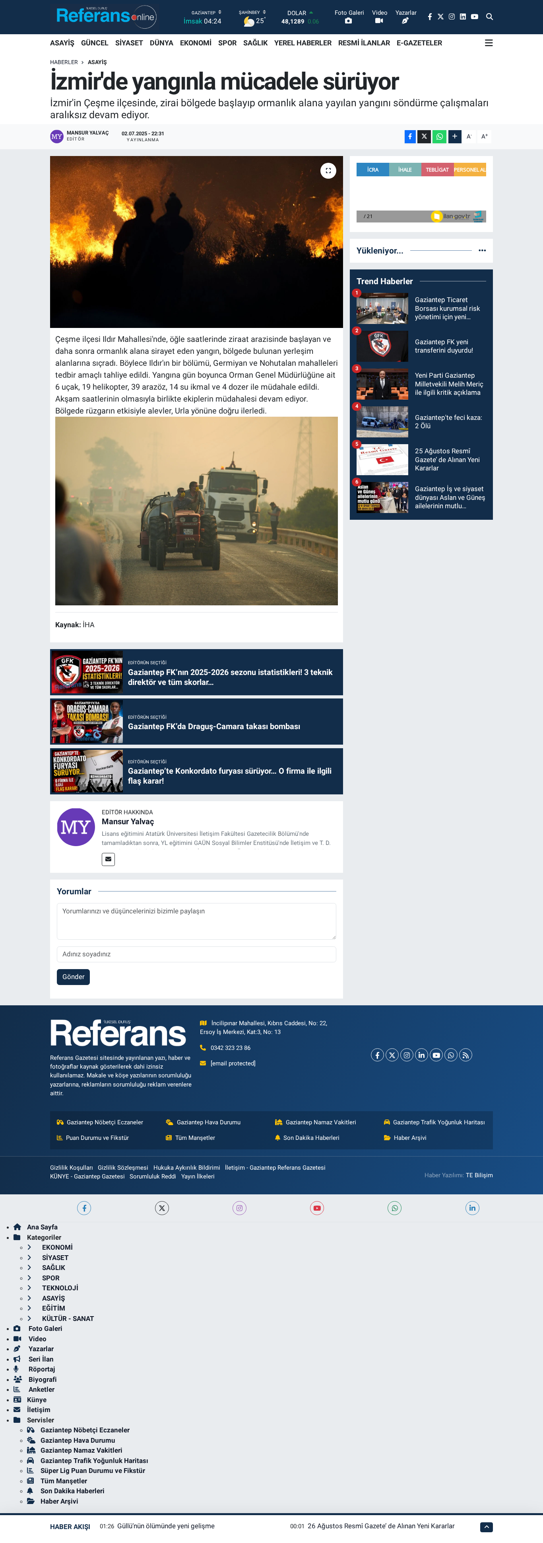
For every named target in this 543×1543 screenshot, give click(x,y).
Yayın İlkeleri (198, 1176)
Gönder (73, 977)
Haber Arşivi (410, 1137)
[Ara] (489, 17)
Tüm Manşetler (195, 1137)
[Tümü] (482, 250)
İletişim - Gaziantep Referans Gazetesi (275, 1167)
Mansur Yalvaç (128, 821)
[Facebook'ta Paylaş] (410, 136)
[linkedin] (472, 1208)
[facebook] (84, 1208)
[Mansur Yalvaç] (76, 826)
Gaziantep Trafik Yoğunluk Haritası (439, 1122)
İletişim (38, 1410)
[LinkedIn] (421, 1054)
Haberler (64, 62)
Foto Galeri (44, 1328)
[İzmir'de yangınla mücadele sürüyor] (196, 242)
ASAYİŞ (62, 43)
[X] (392, 1054)
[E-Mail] (108, 859)
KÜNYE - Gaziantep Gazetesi (87, 1176)
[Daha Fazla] (455, 136)
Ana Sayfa (42, 1227)
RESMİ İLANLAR (364, 43)
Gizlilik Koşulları (71, 1167)
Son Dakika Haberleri (311, 1137)
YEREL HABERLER (303, 43)
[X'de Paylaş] (424, 136)
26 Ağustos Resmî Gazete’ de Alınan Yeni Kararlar (381, 1526)
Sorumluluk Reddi (153, 1176)
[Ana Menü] (489, 43)
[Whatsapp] (451, 1054)
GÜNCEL (95, 43)
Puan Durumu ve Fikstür (97, 1137)
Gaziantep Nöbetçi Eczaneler (105, 1122)
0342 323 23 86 (230, 1047)
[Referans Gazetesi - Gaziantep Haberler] (104, 17)
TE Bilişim (479, 1175)
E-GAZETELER (419, 43)
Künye (37, 1400)
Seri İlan (40, 1359)
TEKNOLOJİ (59, 1288)
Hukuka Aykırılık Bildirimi (186, 1167)
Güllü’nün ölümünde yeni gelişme (166, 1526)
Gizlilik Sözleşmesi (123, 1167)
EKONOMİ (195, 43)
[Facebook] (377, 1054)
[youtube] (317, 1208)
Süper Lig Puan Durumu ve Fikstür (93, 1471)
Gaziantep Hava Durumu (208, 1122)
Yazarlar (40, 1349)
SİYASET (129, 43)
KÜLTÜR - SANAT (67, 1319)
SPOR (227, 43)
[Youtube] (436, 1054)
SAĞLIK (255, 43)
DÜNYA (161, 43)
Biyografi (42, 1379)
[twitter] (162, 1208)
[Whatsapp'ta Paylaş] (439, 136)
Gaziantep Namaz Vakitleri (321, 1122)
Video (37, 1339)
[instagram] (239, 1208)
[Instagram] (406, 1054)
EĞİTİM (53, 1308)
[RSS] (465, 1054)
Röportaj (41, 1369)
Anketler (40, 1389)
